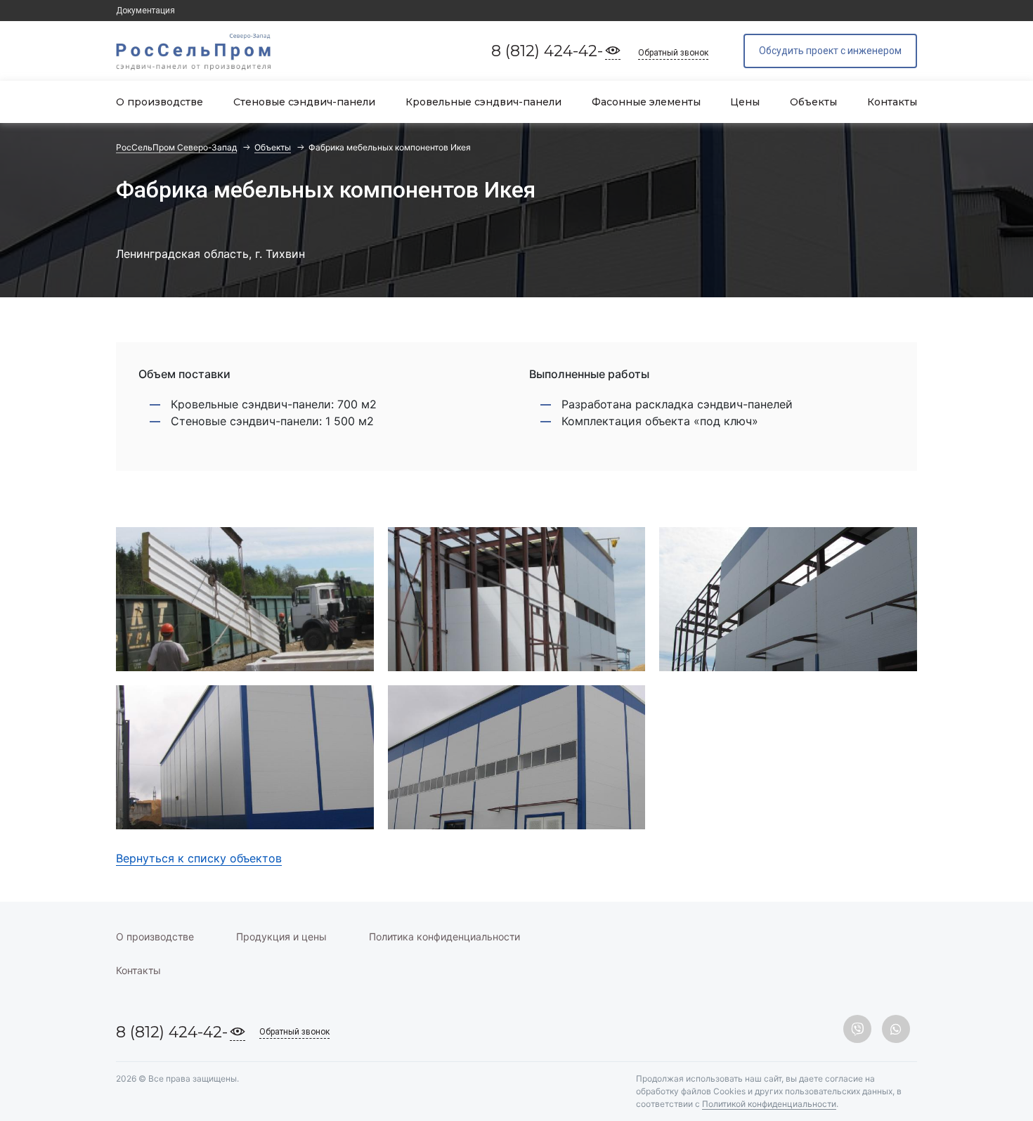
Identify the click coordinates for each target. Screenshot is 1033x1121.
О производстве (159, 102)
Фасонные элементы (646, 102)
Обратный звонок (673, 53)
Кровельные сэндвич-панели (483, 102)
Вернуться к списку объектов (199, 858)
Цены (745, 102)
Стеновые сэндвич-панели (304, 102)
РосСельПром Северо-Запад (176, 147)
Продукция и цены (281, 936)
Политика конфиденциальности (444, 936)
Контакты (892, 102)
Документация (145, 10)
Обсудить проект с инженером (830, 50)
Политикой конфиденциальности (769, 1104)
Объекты (813, 102)
